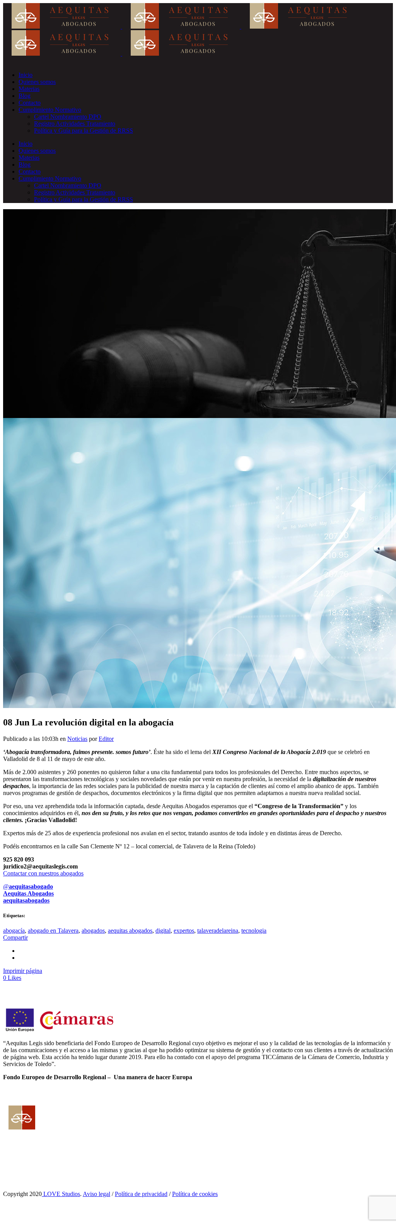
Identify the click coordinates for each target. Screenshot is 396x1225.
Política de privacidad (141, 1194)
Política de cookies (195, 1194)
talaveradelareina (217, 930)
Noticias (77, 738)
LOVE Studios (61, 1194)
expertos (184, 930)
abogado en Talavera (53, 930)
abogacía (14, 930)
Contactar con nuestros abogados (43, 873)
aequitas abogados (130, 930)
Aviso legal (96, 1194)
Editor (106, 738)
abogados (93, 930)
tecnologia (253, 930)
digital (163, 930)
